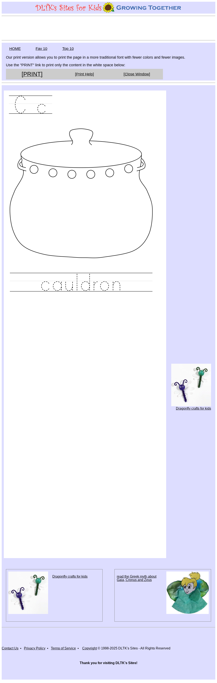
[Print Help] (84, 74)
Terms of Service (63, 648)
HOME (15, 49)
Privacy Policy (34, 648)
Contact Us (10, 648)
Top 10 (68, 49)
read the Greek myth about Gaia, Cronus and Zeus (136, 578)
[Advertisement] (108, 27)
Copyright (89, 648)
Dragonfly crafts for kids (193, 408)
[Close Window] (137, 74)
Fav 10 (41, 49)
